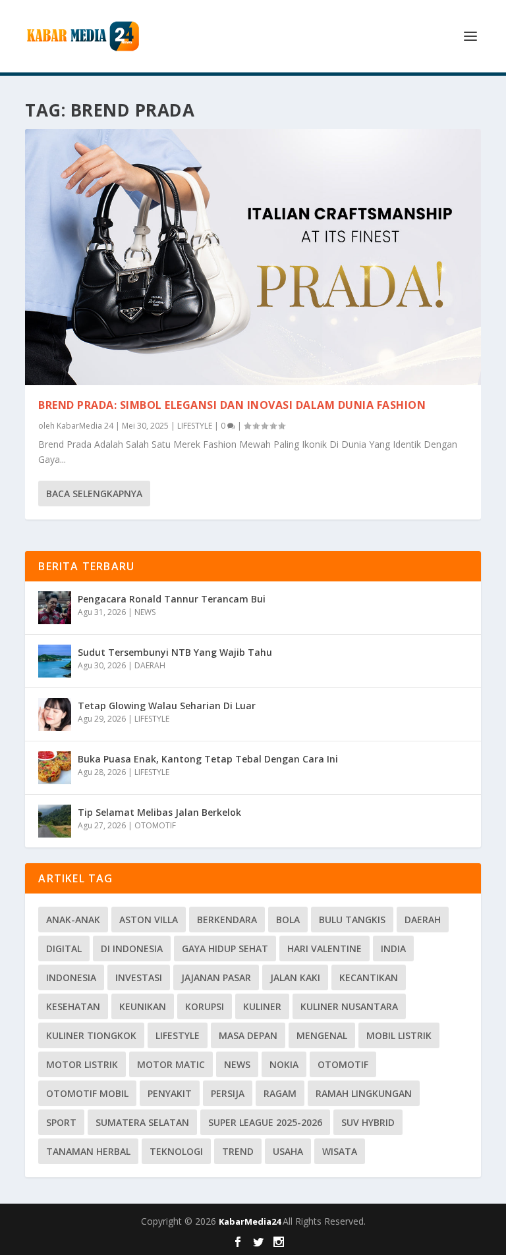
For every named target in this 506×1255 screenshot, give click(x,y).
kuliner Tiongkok (91, 1035)
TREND (238, 1151)
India (393, 948)
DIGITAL (64, 948)
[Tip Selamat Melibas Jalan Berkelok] (54, 821)
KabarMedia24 (251, 1221)
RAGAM (280, 1093)
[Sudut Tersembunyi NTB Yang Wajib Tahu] (54, 661)
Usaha (288, 1151)
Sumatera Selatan (142, 1122)
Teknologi (176, 1151)
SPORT (61, 1122)
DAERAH (149, 665)
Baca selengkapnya (94, 493)
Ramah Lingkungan (364, 1093)
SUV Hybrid (368, 1122)
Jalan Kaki (295, 977)
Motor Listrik (82, 1064)
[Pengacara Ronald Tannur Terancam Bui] (54, 607)
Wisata (339, 1151)
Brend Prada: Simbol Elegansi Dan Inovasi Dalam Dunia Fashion (232, 405)
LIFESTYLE (194, 425)
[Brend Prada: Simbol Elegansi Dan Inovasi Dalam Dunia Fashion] (252, 257)
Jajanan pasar (216, 977)
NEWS (144, 612)
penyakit (170, 1093)
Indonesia (71, 977)
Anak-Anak (73, 919)
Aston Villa (148, 919)
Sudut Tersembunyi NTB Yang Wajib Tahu (175, 652)
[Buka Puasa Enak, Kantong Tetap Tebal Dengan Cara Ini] (54, 767)
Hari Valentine (324, 948)
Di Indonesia (132, 948)
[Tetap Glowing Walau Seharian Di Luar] (54, 714)
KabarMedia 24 (85, 425)
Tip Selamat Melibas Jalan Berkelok (159, 812)
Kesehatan (73, 1006)
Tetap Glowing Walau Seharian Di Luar (167, 705)
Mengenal (321, 1035)
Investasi (138, 977)
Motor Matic (171, 1064)
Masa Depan (248, 1035)
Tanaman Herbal (88, 1151)
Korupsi (204, 1006)
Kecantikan (368, 977)
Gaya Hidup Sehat (225, 948)
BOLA (288, 919)
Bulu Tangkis (352, 919)
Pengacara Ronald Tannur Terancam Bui (172, 599)
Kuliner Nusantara (349, 1006)
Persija (227, 1093)
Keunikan (142, 1006)
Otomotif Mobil (87, 1093)
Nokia (283, 1064)
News (237, 1064)
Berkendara (227, 919)
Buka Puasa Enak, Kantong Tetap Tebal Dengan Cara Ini (208, 759)
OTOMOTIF (155, 825)
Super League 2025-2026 (265, 1122)
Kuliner (262, 1006)
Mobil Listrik (399, 1035)
